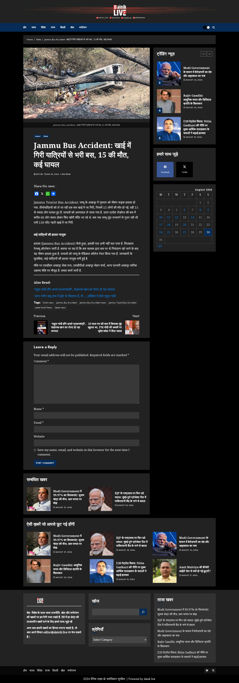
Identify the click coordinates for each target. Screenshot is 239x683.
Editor (39, 174)
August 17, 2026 (190, 575)
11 (168, 217)
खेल (72, 27)
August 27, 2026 (64, 507)
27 (184, 232)
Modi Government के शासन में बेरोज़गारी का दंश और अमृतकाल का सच (197, 72)
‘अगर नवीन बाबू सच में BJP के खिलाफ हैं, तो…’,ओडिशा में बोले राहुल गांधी (75, 296)
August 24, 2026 (194, 80)
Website (39, 436)
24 (160, 232)
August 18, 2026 (194, 137)
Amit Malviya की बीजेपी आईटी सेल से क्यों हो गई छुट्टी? (195, 569)
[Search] (213, 27)
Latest (37, 136)
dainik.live (149, 679)
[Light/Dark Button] (206, 27)
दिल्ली (62, 27)
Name (39, 409)
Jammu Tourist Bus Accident (122, 302)
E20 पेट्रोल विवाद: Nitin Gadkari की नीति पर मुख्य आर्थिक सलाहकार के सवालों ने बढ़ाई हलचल (197, 127)
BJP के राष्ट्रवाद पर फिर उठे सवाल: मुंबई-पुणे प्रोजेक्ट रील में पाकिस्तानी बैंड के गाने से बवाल (130, 497)
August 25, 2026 (125, 505)
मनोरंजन (83, 27)
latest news (60, 307)
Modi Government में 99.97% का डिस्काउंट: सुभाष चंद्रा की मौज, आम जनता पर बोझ (68, 497)
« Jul (159, 246)
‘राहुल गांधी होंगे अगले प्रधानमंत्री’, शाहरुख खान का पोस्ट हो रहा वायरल (74, 289)
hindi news (48, 302)
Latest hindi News (43, 307)
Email (39, 423)
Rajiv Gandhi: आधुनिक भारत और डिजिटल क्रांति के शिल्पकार (197, 99)
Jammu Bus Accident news (93, 302)
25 (168, 232)
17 (160, 225)
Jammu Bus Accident (66, 302)
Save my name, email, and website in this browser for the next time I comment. (83, 452)
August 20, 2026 (194, 107)
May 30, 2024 (53, 174)
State (45, 136)
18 (168, 225)
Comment (41, 361)
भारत (33, 27)
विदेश (43, 27)
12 (176, 217)
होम (24, 27)
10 (160, 217)
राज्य (53, 27)
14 (192, 217)
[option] (184, 75)
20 (184, 225)
